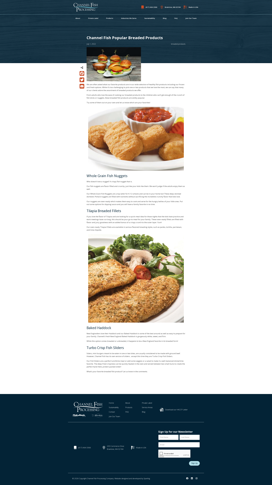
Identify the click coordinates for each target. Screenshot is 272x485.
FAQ (176, 18)
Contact (112, 412)
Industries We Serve (128, 18)
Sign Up (194, 463)
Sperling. (147, 478)
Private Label (93, 18)
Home (111, 403)
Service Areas (147, 407)
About (77, 18)
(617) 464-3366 (151, 7)
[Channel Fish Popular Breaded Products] (114, 80)
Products (109, 18)
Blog (164, 18)
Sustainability (149, 18)
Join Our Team (191, 18)
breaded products (178, 44)
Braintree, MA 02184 (173, 7)
